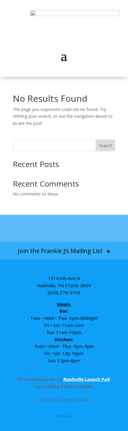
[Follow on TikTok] (76, 228)
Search (105, 145)
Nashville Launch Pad (86, 379)
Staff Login (64, 416)
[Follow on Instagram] (52, 228)
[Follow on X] (99, 228)
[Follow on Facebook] (29, 228)
